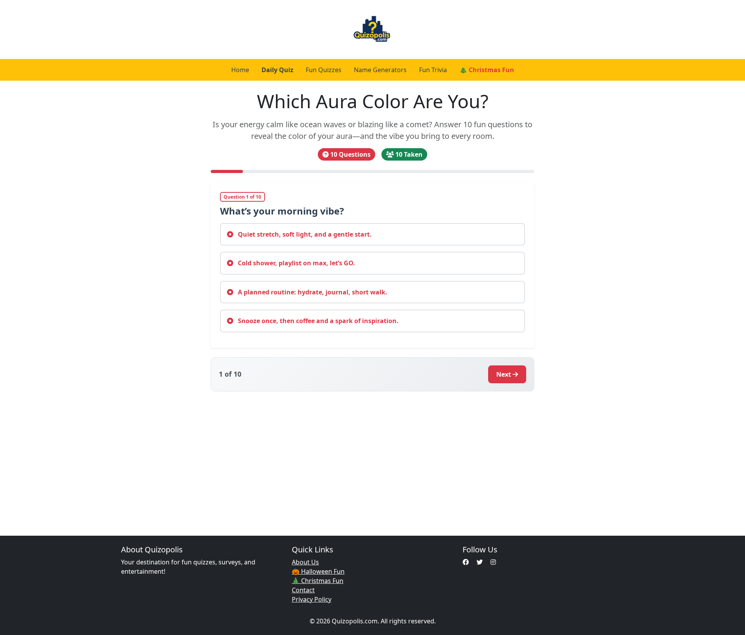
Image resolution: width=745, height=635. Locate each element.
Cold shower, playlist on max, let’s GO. (295, 263)
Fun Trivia (433, 70)
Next (503, 374)
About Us (305, 562)
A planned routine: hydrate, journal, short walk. (311, 292)
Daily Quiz (277, 70)
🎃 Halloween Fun (318, 571)
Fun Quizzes (323, 70)
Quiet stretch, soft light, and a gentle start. (304, 234)
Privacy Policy (311, 599)
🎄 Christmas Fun (486, 70)
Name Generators (380, 70)
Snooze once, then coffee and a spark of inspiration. (317, 321)
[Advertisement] (372, 459)
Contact (303, 590)
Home (240, 70)
